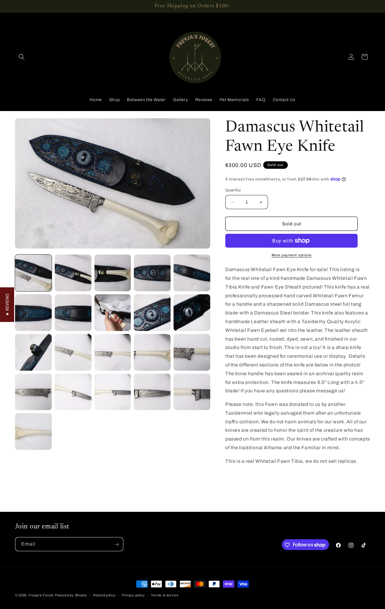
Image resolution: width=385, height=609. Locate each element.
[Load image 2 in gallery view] (73, 273)
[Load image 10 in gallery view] (192, 312)
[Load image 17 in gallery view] (73, 392)
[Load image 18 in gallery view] (112, 392)
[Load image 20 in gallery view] (192, 392)
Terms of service (164, 595)
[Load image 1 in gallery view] (33, 273)
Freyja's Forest (41, 595)
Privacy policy (133, 595)
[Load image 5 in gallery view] (192, 273)
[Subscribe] (116, 544)
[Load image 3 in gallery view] (112, 273)
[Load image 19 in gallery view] (152, 392)
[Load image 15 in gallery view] (192, 352)
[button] (21, 56)
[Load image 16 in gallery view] (33, 392)
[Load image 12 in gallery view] (73, 352)
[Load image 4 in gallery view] (152, 273)
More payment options (292, 255)
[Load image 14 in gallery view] (152, 352)
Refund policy (104, 595)
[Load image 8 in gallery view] (112, 312)
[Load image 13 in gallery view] (112, 352)
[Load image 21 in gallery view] (33, 431)
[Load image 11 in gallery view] (33, 352)
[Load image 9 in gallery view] (152, 312)
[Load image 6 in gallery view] (33, 312)
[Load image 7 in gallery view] (73, 312)
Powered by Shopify (71, 595)
